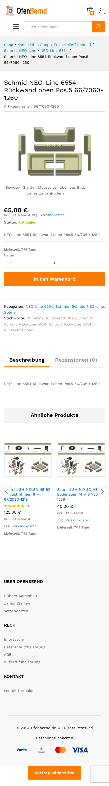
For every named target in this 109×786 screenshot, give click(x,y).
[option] (27, 490)
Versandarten (16, 611)
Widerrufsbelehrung (22, 662)
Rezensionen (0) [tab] (76, 359)
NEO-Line (35, 318)
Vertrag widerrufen (55, 772)
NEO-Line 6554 (39, 306)
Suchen (98, 26)
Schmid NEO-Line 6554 (25, 324)
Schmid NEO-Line (88, 306)
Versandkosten (52, 215)
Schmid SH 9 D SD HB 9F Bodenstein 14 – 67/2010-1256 (80, 494)
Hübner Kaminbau (20, 596)
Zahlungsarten (17, 603)
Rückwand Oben (61, 318)
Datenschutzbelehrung (24, 647)
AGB (7, 654)
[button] (21, 480)
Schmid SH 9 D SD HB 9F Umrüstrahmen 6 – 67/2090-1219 (27, 494)
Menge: (9, 255)
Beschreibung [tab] (26, 359)
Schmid (62, 306)
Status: (10, 222)
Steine (10, 312)
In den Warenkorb (54, 279)
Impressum (14, 639)
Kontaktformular (19, 690)
